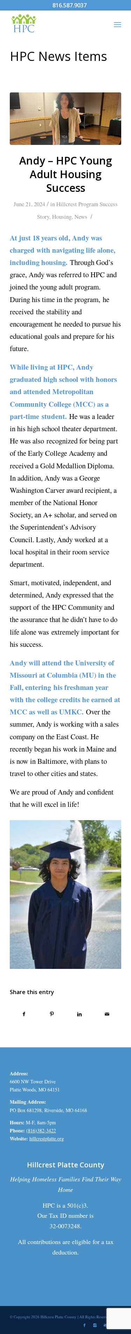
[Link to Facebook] (84, 1325)
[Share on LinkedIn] (79, 1014)
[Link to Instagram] (95, 1325)
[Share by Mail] (107, 1014)
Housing (62, 216)
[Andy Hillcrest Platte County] (65, 118)
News (80, 216)
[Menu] (117, 24)
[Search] (102, 25)
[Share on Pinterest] (51, 1014)
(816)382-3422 (41, 1130)
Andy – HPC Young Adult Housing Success (65, 174)
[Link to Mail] (105, 1325)
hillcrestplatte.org (46, 1138)
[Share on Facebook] (24, 1014)
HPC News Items (58, 56)
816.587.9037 (69, 5)
